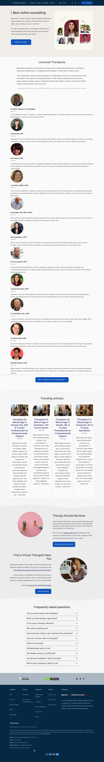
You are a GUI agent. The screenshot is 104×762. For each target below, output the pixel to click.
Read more (22, 495)
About (64, 3)
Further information (45, 734)
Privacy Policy (52, 704)
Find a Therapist (86, 3)
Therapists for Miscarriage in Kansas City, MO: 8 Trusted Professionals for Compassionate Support (19, 427)
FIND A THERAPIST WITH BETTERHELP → (52, 380)
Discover (52, 3)
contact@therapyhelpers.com (25, 745)
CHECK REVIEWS (43, 591)
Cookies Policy (52, 699)
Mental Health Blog (40, 706)
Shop (60, 3)
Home (11, 694)
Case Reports (39, 711)
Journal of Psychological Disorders (39, 585)
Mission (12, 709)
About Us (12, 699)
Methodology (13, 714)
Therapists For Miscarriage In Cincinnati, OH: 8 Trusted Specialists (84, 425)
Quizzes (39, 3)
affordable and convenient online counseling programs (32, 570)
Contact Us (25, 694)
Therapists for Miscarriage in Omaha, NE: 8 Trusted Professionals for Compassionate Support (62, 427)
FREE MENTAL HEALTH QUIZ (64, 544)
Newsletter (38, 702)
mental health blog (69, 533)
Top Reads (45, 3)
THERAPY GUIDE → (21, 42)
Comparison (32, 3)
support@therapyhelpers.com (21, 742)
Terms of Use (52, 694)
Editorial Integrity (14, 704)
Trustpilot (52, 757)
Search (37, 716)
